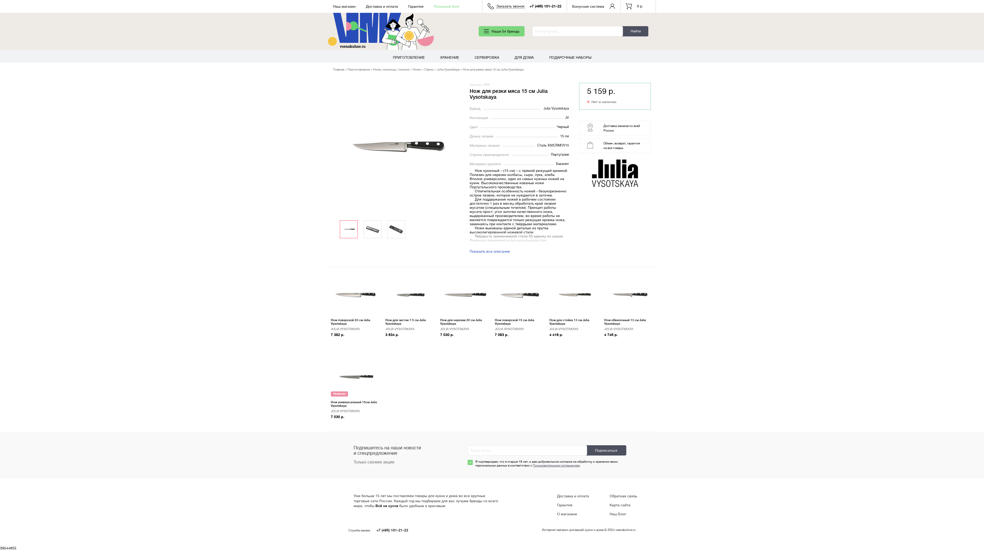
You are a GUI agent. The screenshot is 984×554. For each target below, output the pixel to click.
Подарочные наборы (570, 57)
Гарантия (416, 6)
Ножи (417, 69)
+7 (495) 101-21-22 (545, 6)
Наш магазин (344, 6)
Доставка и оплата (382, 6)
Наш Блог (618, 514)
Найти (636, 31)
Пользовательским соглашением (556, 465)
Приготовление (409, 57)
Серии (429, 69)
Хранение (449, 57)
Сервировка (487, 57)
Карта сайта (620, 505)
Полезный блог (447, 6)
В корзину (342, 343)
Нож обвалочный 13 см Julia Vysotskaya (625, 321)
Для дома (524, 57)
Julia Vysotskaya (448, 69)
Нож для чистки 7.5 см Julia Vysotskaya (405, 321)
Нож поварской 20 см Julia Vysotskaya (350, 321)
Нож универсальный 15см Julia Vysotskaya (354, 404)
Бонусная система (588, 6)
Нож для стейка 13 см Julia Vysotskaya (569, 321)
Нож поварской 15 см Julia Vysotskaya (514, 321)
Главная (338, 69)
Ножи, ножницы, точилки (391, 69)
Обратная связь (623, 496)
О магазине (567, 514)
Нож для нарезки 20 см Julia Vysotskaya (461, 321)
